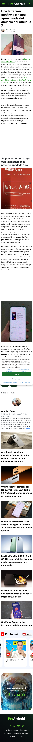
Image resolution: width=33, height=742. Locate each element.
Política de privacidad (18, 382)
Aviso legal (27, 382)
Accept (16, 374)
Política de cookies (7, 382)
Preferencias (16, 379)
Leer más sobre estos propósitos (23, 370)
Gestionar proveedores (9, 370)
